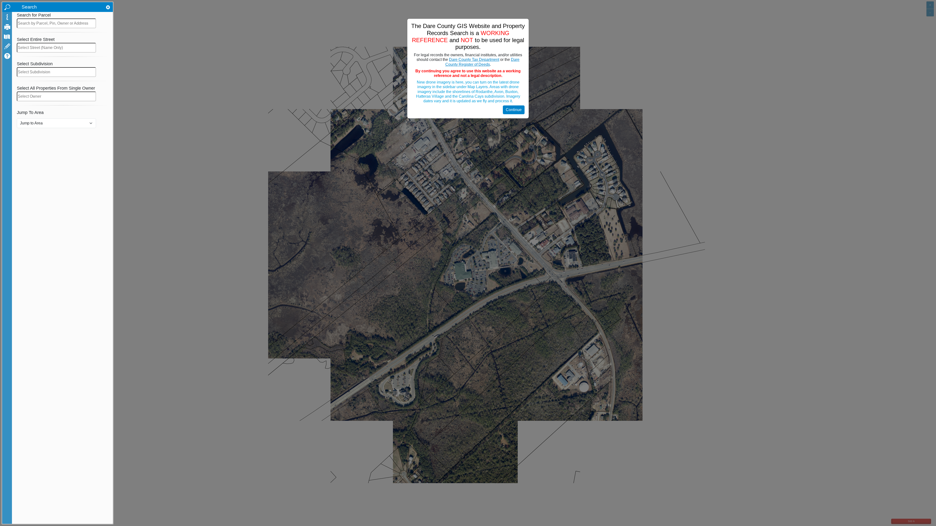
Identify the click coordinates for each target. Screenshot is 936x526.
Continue (514, 110)
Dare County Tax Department (474, 59)
